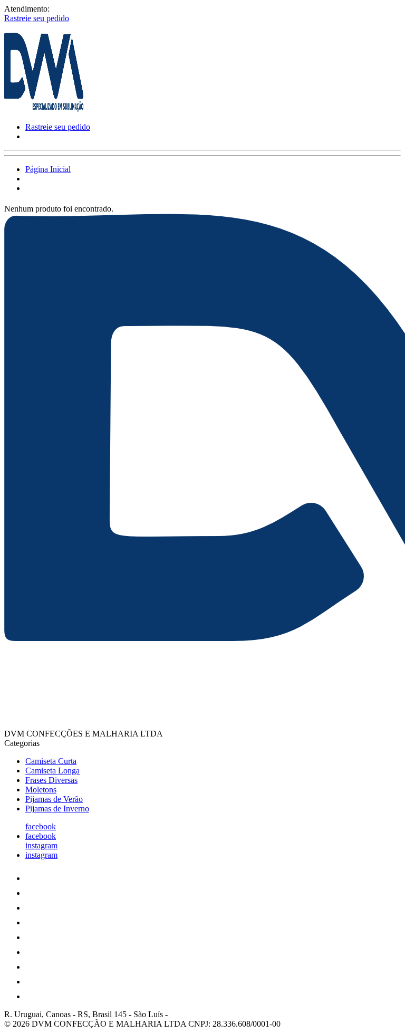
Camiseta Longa (52, 770)
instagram (41, 845)
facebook (40, 826)
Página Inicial (48, 169)
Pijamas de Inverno (57, 808)
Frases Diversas (51, 780)
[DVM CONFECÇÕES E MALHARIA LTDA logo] (43, 108)
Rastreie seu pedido (36, 18)
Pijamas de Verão (54, 799)
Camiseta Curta (50, 761)
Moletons (40, 789)
